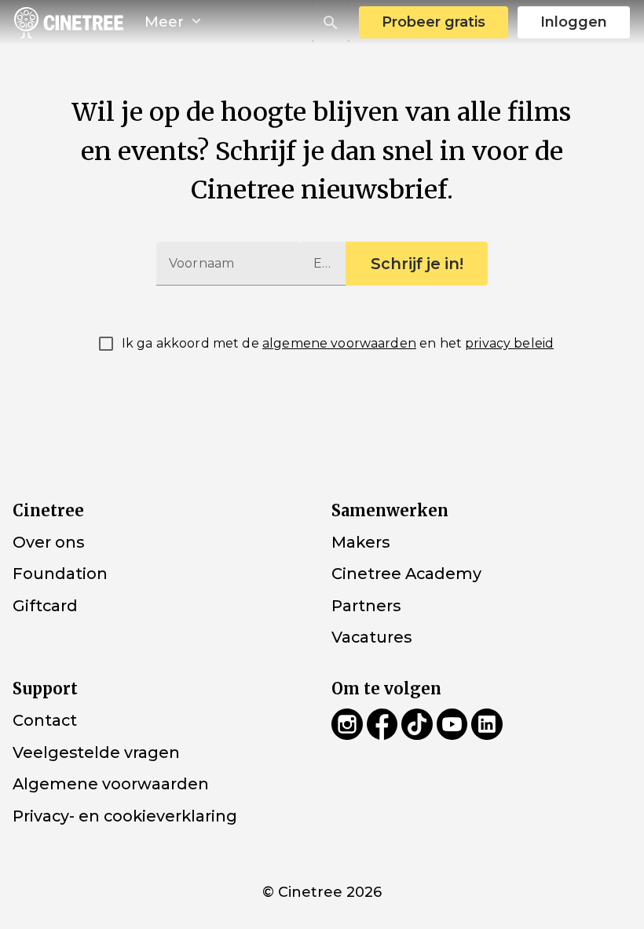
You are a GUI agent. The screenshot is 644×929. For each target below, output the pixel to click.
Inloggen (573, 22)
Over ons (48, 542)
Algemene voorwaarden (111, 783)
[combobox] (330, 23)
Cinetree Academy (406, 573)
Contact (45, 720)
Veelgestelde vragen (96, 751)
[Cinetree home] (68, 22)
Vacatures (371, 637)
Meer (166, 22)
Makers (360, 542)
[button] (330, 22)
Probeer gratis (433, 22)
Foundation (60, 573)
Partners (366, 605)
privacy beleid (509, 343)
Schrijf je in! (417, 263)
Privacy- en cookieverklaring (125, 816)
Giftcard (45, 605)
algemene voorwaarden (339, 343)
